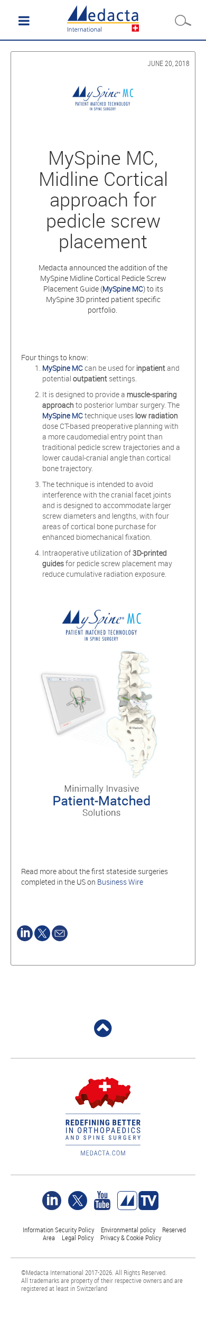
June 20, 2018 (168, 63)
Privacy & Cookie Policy (130, 1237)
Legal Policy (77, 1237)
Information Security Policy (58, 1229)
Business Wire (120, 882)
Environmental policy (128, 1229)
